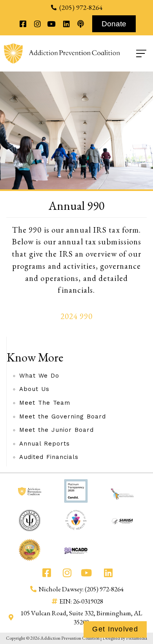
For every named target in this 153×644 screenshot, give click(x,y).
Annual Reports (44, 443)
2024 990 (76, 316)
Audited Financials (48, 457)
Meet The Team (44, 402)
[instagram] (37, 23)
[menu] (134, 53)
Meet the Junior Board (56, 429)
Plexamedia (136, 638)
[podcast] (80, 23)
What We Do (39, 375)
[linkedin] (66, 23)
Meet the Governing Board (62, 416)
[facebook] (23, 23)
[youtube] (51, 23)
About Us (34, 389)
